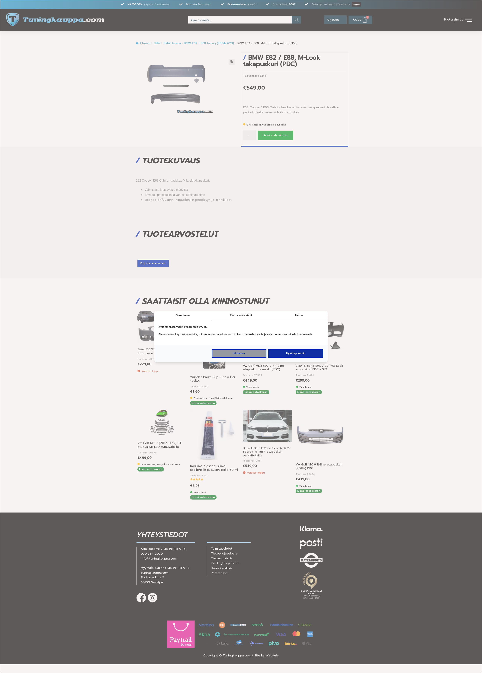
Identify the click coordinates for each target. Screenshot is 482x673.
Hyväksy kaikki (295, 353)
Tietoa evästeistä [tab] (241, 315)
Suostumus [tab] (183, 315)
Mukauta (239, 353)
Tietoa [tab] (299, 315)
